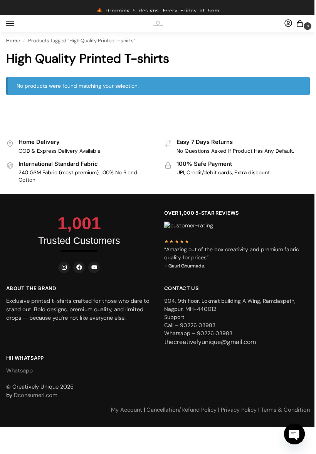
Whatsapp (19, 370)
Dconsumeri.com (35, 395)
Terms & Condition (285, 410)
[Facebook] (79, 267)
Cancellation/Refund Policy (182, 410)
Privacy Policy (239, 410)
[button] (301, 24)
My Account (127, 410)
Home (13, 40)
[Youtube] (94, 267)
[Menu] (17, 24)
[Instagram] (64, 267)
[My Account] (288, 23)
